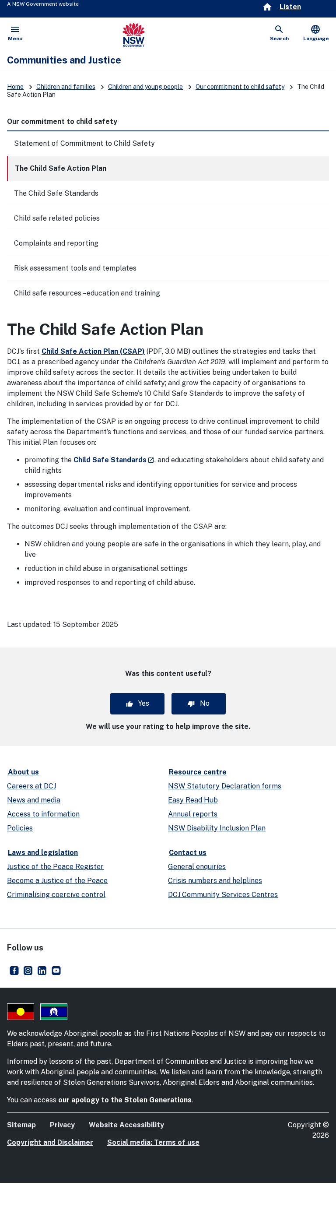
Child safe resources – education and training (87, 293)
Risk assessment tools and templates (75, 268)
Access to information (43, 814)
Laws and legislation (43, 852)
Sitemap (21, 1125)
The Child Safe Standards (56, 193)
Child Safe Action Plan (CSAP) (93, 351)
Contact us (187, 852)
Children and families (65, 86)
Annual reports (192, 814)
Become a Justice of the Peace (57, 880)
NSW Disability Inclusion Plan (217, 828)
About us (23, 772)
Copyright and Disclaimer (50, 1142)
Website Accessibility (126, 1125)
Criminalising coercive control (56, 894)
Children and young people (145, 86)
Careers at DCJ (31, 786)
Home (15, 86)
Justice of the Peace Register (55, 866)
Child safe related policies (57, 218)
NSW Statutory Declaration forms (224, 786)
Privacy (62, 1125)
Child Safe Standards (114, 460)
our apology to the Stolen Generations (125, 1100)
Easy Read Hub (193, 800)
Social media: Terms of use (153, 1142)
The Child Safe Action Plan (60, 168)
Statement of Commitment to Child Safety (84, 143)
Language (316, 33)
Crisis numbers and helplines (215, 880)
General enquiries (197, 866)
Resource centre (198, 772)
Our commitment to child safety (240, 86)
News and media (33, 800)
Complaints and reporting (56, 243)
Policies (20, 828)
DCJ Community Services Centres (223, 894)
